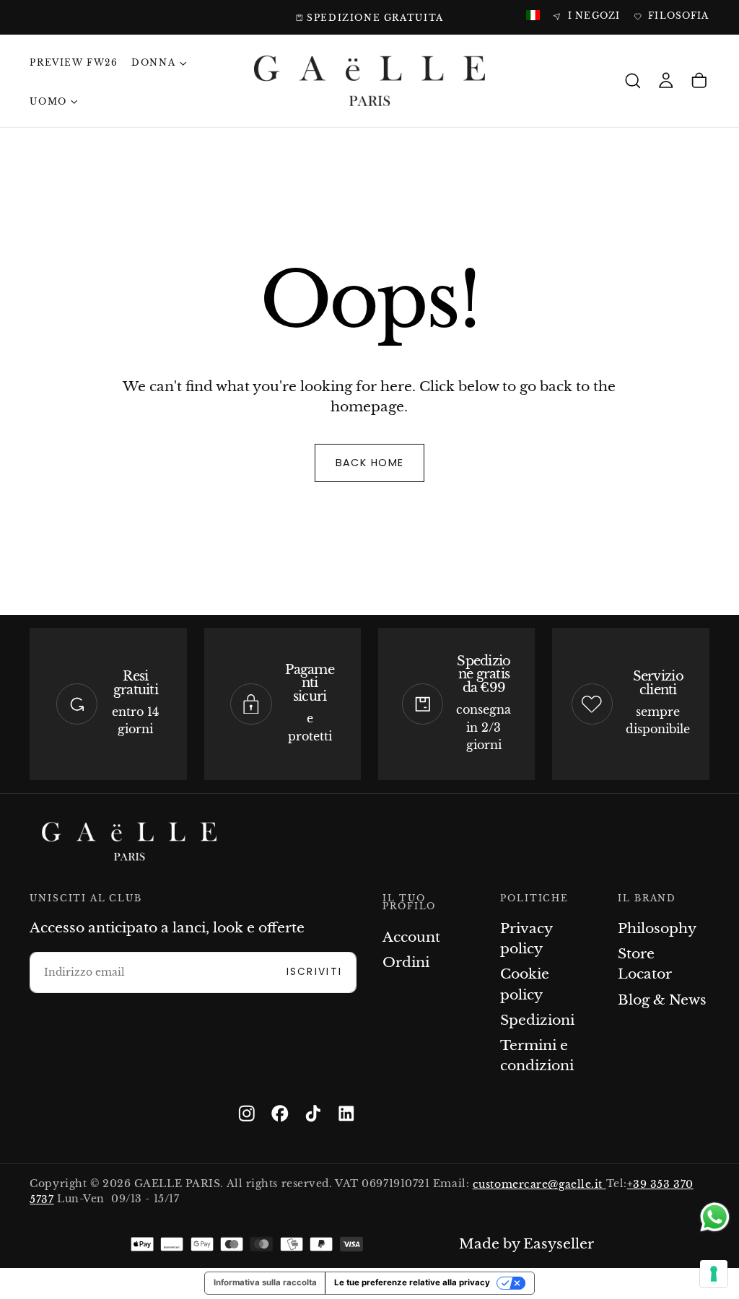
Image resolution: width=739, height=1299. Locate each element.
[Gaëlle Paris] (129, 842)
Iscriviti (315, 972)
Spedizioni (537, 1020)
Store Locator (645, 963)
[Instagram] (247, 1113)
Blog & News (662, 1000)
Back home (370, 462)
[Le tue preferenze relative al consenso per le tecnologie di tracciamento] (713, 1273)
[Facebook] (280, 1113)
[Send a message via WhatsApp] (715, 1217)
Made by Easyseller (526, 1243)
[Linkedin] (346, 1113)
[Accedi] (666, 81)
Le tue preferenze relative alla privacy (412, 1282)
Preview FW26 (74, 63)
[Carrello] (699, 81)
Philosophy (657, 928)
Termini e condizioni (537, 1055)
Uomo (48, 102)
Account (411, 937)
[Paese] (533, 16)
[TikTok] (313, 1113)
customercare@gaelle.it (539, 1184)
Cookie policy (524, 984)
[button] (633, 81)
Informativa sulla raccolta (265, 1282)
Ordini (405, 962)
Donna (153, 63)
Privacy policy (526, 938)
